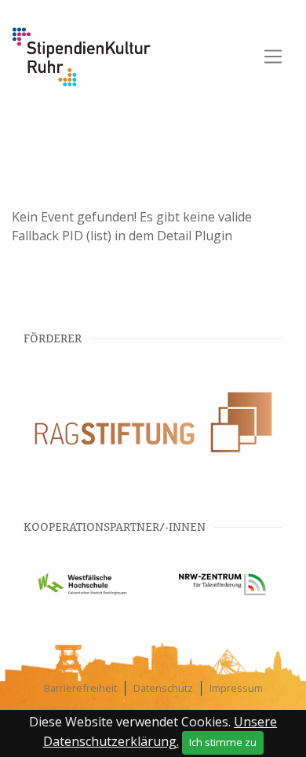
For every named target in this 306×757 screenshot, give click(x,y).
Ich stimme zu (223, 742)
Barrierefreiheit (80, 688)
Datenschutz (163, 688)
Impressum (236, 688)
